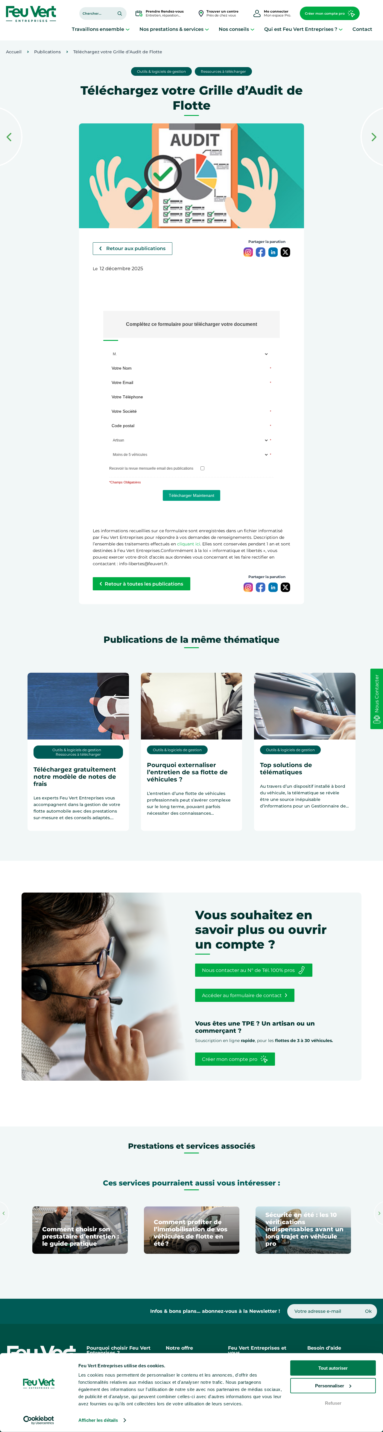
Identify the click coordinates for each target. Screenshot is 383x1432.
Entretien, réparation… (165, 13)
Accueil (14, 52)
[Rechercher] (119, 13)
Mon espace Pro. (277, 13)
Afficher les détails (98, 1420)
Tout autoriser (333, 1368)
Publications (47, 52)
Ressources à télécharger (223, 71)
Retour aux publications (135, 248)
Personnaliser (329, 1385)
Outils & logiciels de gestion (161, 71)
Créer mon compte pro (325, 13)
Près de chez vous (222, 13)
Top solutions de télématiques (286, 768)
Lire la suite (56, 831)
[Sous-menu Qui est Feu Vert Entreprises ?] (340, 29)
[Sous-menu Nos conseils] (252, 29)
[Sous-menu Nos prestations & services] (207, 29)
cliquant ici (188, 544)
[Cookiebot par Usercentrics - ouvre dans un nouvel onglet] (39, 1420)
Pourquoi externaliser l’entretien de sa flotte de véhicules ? (187, 772)
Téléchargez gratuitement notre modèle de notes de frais (75, 776)
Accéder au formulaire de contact (242, 995)
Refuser (333, 1403)
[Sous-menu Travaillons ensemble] (127, 29)
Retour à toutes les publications (144, 584)
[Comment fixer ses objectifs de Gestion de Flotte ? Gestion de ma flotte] (372, 137)
